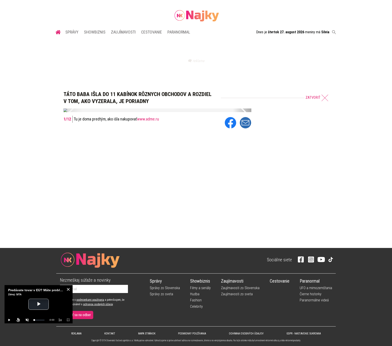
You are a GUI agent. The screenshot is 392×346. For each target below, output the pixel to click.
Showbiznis (94, 32)
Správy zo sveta (161, 294)
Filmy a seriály (200, 288)
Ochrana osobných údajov (246, 333)
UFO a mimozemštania (316, 288)
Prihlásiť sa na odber (76, 315)
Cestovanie (151, 32)
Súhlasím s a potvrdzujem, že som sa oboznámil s (92, 302)
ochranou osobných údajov (98, 304)
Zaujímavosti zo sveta (237, 294)
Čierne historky (310, 294)
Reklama (76, 333)
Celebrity (196, 306)
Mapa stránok (146, 333)
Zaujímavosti (123, 32)
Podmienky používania (192, 333)
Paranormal (178, 32)
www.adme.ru (148, 119)
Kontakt (109, 333)
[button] (73, 110)
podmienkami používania (90, 299)
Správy (71, 32)
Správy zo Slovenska (165, 288)
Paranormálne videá (314, 300)
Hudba (194, 294)
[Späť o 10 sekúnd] (18, 320)
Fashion (196, 300)
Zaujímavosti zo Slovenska (240, 288)
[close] (68, 289)
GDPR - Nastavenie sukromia (304, 333)
